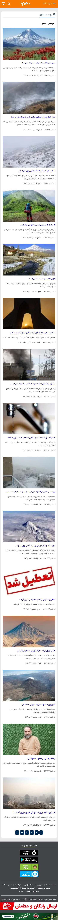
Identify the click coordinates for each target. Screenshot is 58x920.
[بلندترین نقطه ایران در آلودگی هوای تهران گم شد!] (29, 793)
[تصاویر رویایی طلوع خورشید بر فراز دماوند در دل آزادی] (29, 313)
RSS (21, 891)
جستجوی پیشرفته (32, 891)
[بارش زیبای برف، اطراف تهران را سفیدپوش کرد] (29, 631)
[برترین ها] (25, 3)
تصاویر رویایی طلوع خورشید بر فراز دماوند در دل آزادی (32, 332)
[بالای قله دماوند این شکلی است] (29, 259)
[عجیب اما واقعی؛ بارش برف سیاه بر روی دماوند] (29, 526)
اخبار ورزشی (28, 884)
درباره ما (18, 884)
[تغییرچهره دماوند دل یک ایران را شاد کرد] (29, 685)
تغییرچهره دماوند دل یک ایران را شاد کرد (38, 704)
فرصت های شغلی (44, 888)
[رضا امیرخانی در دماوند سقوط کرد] (29, 739)
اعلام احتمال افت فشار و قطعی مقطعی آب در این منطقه (31, 437)
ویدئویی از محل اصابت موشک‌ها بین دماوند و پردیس (33, 384)
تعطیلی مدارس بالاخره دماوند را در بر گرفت (37, 599)
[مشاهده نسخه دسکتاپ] (3, 4)
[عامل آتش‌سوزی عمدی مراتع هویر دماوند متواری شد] (29, 97)
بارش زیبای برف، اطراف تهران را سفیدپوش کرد (36, 650)
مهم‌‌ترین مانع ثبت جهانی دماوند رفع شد (38, 63)
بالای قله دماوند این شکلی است (42, 279)
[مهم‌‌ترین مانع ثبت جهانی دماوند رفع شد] (29, 44)
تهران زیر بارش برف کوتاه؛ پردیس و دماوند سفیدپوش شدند (30, 492)
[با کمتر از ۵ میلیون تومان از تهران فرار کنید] (29, 205)
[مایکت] (29, 874)
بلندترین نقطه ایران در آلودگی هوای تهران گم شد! (34, 812)
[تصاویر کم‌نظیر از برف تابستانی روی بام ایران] (29, 152)
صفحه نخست (51, 884)
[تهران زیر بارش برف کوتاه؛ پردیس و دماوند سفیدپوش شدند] (29, 472)
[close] (2, 900)
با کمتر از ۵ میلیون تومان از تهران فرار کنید (38, 225)
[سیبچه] (29, 853)
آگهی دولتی (14, 888)
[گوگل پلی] (29, 860)
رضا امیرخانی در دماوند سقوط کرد (41, 758)
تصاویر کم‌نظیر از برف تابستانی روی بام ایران (37, 171)
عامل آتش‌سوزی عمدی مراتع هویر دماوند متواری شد (33, 117)
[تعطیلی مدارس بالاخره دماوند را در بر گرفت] (29, 580)
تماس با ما (8, 884)
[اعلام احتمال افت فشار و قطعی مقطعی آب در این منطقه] (29, 418)
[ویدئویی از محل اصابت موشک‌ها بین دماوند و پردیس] (29, 364)
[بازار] (29, 867)
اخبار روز (40, 884)
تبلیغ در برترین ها (28, 888)
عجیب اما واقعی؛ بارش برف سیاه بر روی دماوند (35, 545)
